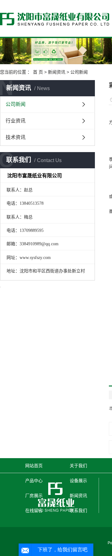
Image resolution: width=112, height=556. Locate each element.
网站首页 (34, 465)
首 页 (38, 72)
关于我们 (78, 465)
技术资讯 (16, 137)
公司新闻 (79, 72)
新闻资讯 (56, 72)
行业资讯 (16, 120)
